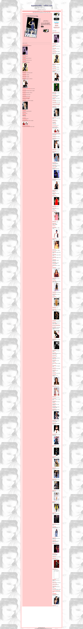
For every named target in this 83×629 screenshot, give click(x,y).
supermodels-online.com (41, 627)
